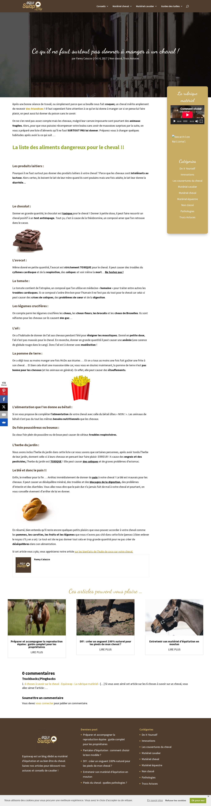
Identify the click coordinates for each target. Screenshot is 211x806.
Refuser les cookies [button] (175, 800)
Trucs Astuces (131, 58)
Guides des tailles (170, 6)
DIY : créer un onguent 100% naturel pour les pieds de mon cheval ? (105, 643)
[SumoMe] (4, 422)
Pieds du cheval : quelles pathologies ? (105, 782)
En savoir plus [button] (155, 800)
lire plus (37, 652)
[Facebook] (4, 399)
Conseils (101, 6)
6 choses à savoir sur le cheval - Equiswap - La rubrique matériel (61, 684)
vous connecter (44, 703)
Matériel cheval (121, 6)
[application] (187, 114)
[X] (4, 407)
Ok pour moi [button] (198, 800)
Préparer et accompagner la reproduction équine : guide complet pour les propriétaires (37, 644)
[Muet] (196, 121)
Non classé (115, 58)
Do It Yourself (187, 168)
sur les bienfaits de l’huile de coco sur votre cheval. (104, 551)
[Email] (4, 414)
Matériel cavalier (145, 6)
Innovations (187, 174)
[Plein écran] (201, 121)
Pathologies (187, 211)
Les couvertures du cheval (187, 180)
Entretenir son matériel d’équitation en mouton (174, 643)
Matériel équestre (187, 199)
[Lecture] (174, 121)
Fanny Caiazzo (84, 58)
